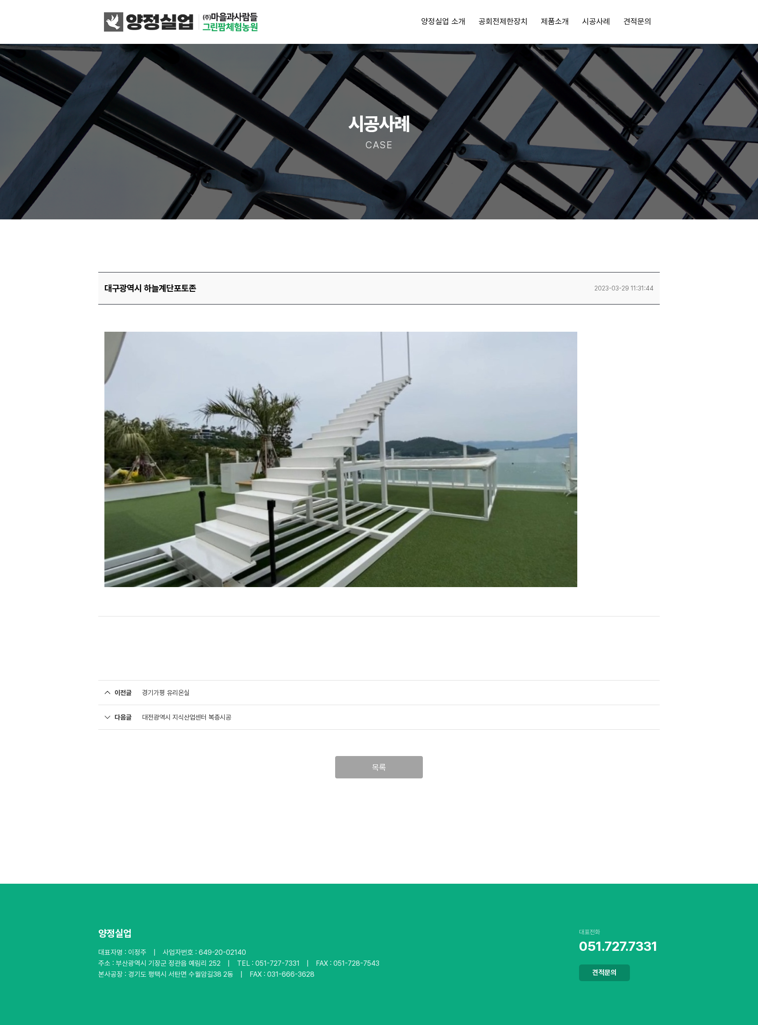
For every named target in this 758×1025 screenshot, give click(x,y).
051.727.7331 (618, 946)
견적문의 (604, 972)
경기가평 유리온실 (166, 693)
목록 (379, 767)
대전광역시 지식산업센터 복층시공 (186, 717)
